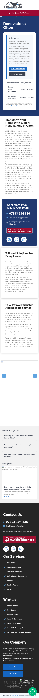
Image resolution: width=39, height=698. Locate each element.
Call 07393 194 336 (18, 69)
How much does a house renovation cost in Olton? (19, 455)
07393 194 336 (15, 695)
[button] (4, 376)
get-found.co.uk (19, 687)
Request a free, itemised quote (18, 105)
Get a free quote (17, 74)
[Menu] (33, 5)
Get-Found (13, 686)
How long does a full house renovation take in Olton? (18, 437)
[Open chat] (28, 681)
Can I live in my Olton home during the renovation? (18, 446)
